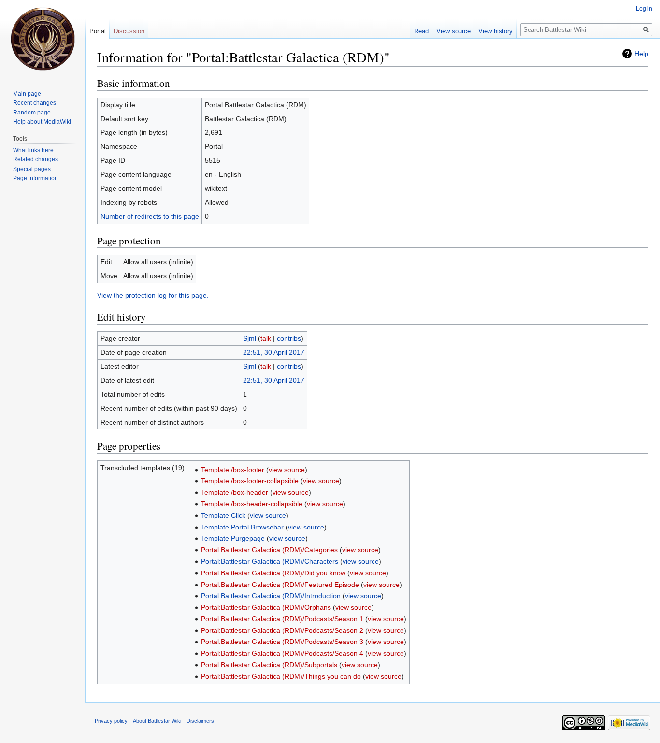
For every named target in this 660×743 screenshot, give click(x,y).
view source (287, 469)
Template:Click (223, 515)
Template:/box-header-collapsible (251, 504)
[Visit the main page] (42, 38)
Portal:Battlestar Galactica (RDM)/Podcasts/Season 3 (282, 641)
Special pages (32, 169)
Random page (32, 112)
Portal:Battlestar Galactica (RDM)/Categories (269, 550)
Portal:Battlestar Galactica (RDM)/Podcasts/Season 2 (282, 630)
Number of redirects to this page (149, 216)
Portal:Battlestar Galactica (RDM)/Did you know (273, 573)
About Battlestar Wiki (157, 721)
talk (265, 338)
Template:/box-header (234, 492)
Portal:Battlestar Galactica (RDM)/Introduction (271, 596)
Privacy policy (111, 721)
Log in (644, 8)
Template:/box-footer (232, 469)
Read (421, 31)
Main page (27, 93)
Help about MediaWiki (42, 121)
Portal (97, 31)
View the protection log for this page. (153, 295)
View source (453, 31)
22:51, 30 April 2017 (273, 352)
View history (495, 31)
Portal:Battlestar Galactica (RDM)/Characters (269, 561)
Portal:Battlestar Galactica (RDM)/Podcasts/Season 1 (282, 619)
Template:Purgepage (233, 538)
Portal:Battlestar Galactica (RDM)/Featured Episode (280, 584)
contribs (289, 338)
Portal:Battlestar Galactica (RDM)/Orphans (266, 607)
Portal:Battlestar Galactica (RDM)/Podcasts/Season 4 (282, 653)
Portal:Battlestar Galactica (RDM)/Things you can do (281, 676)
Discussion (129, 31)
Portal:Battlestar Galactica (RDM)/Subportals (269, 665)
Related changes (35, 159)
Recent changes (34, 103)
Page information (35, 178)
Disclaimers (200, 721)
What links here (33, 150)
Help (641, 53)
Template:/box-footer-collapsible (250, 481)
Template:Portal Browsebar (242, 527)
